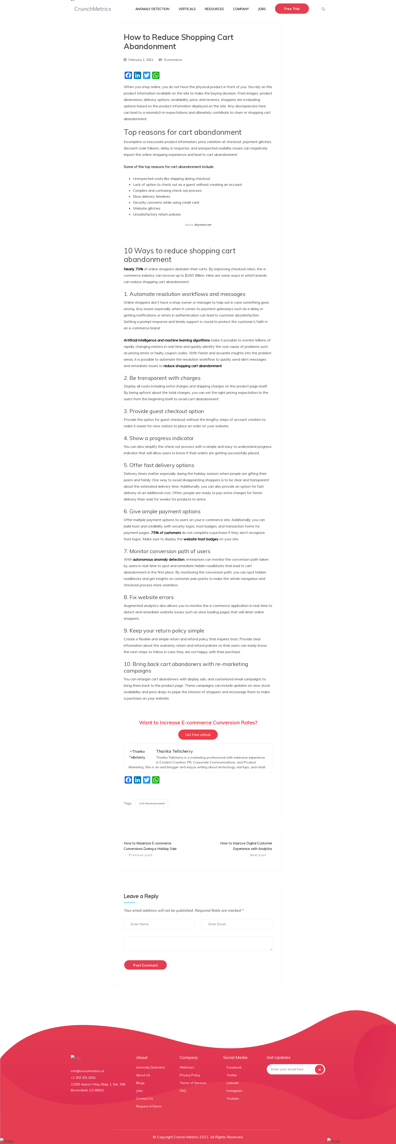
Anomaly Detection (150, 1067)
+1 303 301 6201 (83, 1078)
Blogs (140, 1083)
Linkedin (232, 1083)
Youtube (232, 1098)
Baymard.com (202, 224)
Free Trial (292, 9)
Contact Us (144, 1098)
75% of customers (166, 532)
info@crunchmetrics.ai (87, 1071)
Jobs (139, 1091)
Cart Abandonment (152, 803)
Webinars (187, 1067)
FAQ (183, 1091)
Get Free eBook (198, 734)
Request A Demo (149, 1106)
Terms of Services (193, 1083)
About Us (143, 1075)
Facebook (234, 1067)
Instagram (234, 1091)
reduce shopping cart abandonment (193, 365)
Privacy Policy (190, 1075)
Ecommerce (173, 60)
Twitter (231, 1075)
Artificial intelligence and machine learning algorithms (167, 340)
